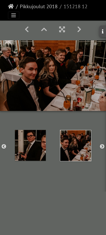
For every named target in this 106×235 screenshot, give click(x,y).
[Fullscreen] (62, 29)
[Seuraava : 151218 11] (79, 29)
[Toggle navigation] (13, 15)
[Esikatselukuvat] (44, 29)
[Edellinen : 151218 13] (27, 29)
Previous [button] (3, 146)
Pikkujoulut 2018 (39, 6)
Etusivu (11, 6)
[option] (30, 145)
